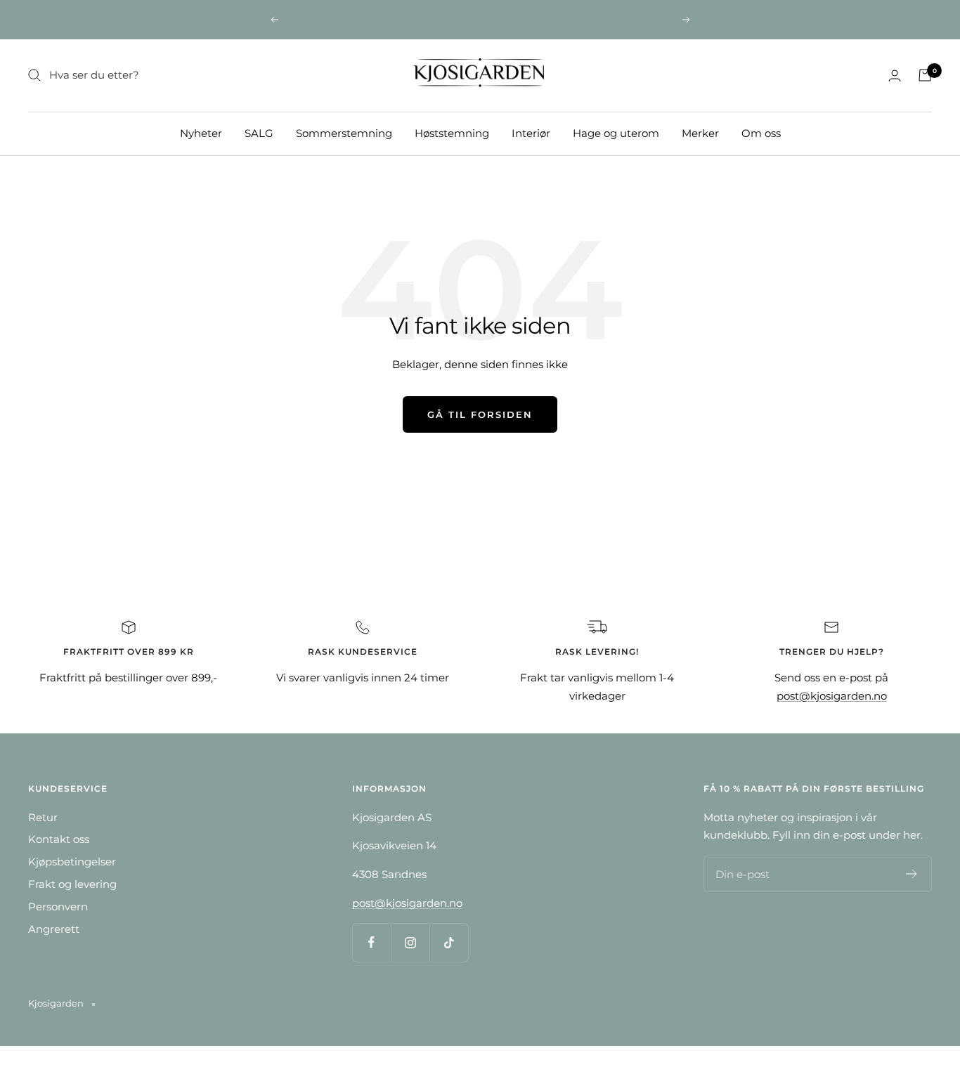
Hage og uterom (616, 132)
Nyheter (201, 132)
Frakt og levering (72, 884)
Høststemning (452, 132)
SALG (259, 132)
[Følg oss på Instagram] (410, 942)
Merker (700, 132)
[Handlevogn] (925, 75)
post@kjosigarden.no (832, 695)
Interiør (531, 132)
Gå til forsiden (480, 414)
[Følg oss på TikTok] (448, 942)
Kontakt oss (58, 839)
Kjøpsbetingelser (72, 861)
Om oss (761, 132)
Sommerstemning (344, 132)
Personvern (58, 906)
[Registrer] (912, 874)
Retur (43, 817)
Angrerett (53, 929)
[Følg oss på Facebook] (371, 942)
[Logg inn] (894, 75)
